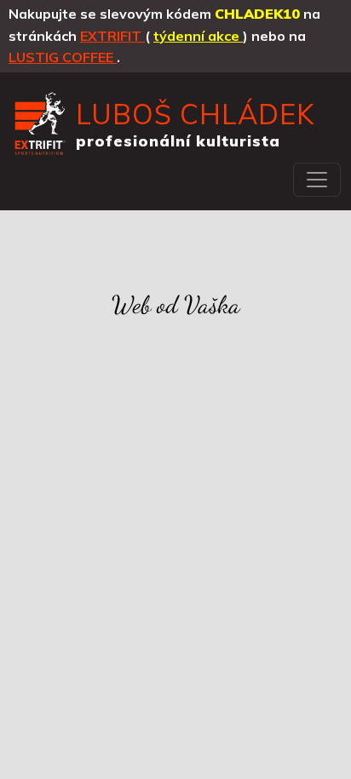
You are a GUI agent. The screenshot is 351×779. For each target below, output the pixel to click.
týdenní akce (198, 35)
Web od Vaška (176, 304)
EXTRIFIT (112, 35)
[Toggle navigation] (317, 180)
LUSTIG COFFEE (63, 57)
